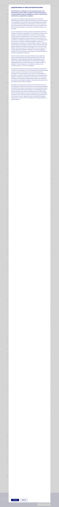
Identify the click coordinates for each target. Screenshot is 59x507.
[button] (15, 500)
